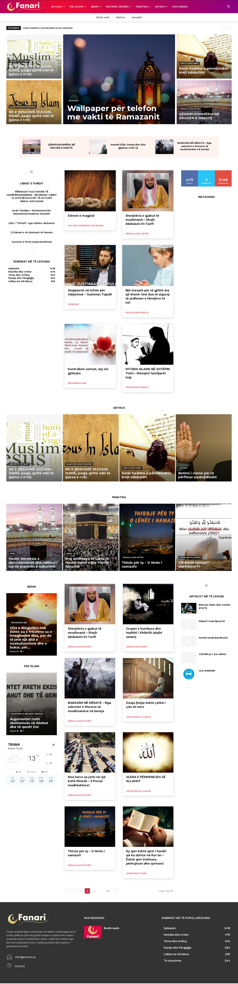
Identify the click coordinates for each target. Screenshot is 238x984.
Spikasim (73, 100)
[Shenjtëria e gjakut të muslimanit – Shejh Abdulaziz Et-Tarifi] (147, 190)
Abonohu (223, 171)
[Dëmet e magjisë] (90, 190)
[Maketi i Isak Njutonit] (188, 624)
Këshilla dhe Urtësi (190, 109)
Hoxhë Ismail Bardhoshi (213, 637)
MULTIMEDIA (179, 6)
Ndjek (206, 171)
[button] (228, 6)
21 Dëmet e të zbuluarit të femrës (32, 232)
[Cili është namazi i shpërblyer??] (204, 537)
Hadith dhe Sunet (189, 63)
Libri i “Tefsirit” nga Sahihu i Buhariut (31, 223)
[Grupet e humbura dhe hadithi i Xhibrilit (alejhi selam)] (148, 604)
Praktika (142, 6)
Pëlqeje (189, 171)
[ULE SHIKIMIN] (188, 674)
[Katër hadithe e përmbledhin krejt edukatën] (204, 56)
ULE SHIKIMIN (207, 670)
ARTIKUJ (160, 6)
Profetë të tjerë (19, 61)
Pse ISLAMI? (76, 6)
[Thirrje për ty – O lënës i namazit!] (147, 537)
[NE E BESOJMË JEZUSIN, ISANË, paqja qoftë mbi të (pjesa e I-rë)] (34, 102)
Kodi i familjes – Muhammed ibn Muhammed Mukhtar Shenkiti (31, 212)
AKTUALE (56, 6)
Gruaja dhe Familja (136, 312)
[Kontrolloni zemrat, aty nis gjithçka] (90, 344)
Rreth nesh (111, 928)
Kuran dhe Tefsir (136, 873)
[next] (230, 28)
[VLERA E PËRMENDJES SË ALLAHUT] (148, 752)
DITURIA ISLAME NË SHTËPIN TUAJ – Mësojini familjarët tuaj (147, 373)
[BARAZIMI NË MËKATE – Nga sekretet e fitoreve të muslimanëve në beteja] (164, 147)
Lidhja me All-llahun (190, 557)
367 (108, 891)
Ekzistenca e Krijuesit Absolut (27, 714)
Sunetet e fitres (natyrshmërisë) (32, 241)
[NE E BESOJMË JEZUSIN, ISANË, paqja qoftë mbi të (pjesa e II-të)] (34, 56)
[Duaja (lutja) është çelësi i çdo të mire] (148, 678)
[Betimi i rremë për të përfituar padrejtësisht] (204, 447)
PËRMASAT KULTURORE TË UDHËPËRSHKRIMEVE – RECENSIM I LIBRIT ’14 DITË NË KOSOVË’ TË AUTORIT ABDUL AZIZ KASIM (31, 196)
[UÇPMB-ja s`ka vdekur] (188, 657)
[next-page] (34, 249)
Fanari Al (14, 651)
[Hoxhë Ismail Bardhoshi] (188, 641)
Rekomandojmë (77, 383)
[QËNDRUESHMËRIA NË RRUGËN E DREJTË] (204, 102)
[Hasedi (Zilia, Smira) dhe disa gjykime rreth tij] (98, 147)
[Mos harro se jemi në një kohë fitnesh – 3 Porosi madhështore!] (90, 752)
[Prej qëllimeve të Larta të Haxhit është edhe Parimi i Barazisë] (91, 537)
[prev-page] (28, 249)
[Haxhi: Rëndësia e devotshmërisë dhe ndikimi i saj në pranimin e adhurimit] (34, 537)
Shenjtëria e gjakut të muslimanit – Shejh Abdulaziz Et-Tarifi (142, 220)
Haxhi (12, 553)
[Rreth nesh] (93, 932)
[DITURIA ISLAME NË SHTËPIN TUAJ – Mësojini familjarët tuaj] (147, 344)
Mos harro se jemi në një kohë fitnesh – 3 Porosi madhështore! (87, 781)
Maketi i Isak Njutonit (212, 621)
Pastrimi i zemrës (117, 6)
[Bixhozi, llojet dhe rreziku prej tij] (188, 608)
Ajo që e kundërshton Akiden (85, 225)
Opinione (73, 304)
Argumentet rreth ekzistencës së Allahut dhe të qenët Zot (29, 723)
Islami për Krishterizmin (22, 107)
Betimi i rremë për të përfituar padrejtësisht (47, 28)
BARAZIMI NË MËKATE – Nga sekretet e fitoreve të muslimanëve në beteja (194, 146)
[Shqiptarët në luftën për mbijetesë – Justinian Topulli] (90, 265)
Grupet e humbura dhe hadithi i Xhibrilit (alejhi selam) (144, 633)
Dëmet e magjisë (81, 216)
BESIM (94, 6)
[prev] (224, 28)
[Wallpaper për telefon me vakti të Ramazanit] (119, 79)
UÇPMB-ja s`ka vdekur (212, 654)
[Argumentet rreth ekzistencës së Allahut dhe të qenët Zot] (31, 704)
